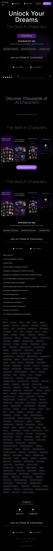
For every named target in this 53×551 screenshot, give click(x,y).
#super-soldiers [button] (29, 439)
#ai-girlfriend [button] (21, 328)
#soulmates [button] (35, 381)
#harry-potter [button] (13, 347)
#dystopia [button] (16, 341)
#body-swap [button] (32, 443)
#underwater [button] (43, 452)
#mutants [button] (41, 372)
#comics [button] (24, 344)
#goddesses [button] (7, 415)
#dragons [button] (26, 338)
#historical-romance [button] (9, 396)
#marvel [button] (44, 344)
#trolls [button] (38, 427)
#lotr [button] (15, 331)
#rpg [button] (35, 322)
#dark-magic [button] (7, 458)
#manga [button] (16, 344)
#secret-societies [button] (8, 433)
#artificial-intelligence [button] (21, 372)
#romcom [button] (33, 399)
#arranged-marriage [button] (32, 378)
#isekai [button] (6, 405)
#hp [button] (13, 328)
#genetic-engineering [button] (20, 480)
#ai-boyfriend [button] (32, 328)
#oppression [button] (17, 461)
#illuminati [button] (19, 433)
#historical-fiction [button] (8, 356)
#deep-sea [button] (7, 455)
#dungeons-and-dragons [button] (11, 486)
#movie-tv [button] (15, 325)
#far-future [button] (26, 449)
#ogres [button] (31, 427)
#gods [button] (38, 412)
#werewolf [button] (20, 424)
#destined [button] (24, 458)
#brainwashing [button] (19, 464)
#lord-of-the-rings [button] (39, 347)
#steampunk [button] (40, 341)
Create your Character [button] (26, 167)
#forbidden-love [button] (8, 378)
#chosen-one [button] (17, 390)
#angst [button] (38, 436)
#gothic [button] (17, 359)
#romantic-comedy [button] (28, 359)
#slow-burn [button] (19, 378)
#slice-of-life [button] (37, 353)
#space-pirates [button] (32, 470)
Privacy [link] (27, 541)
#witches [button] (17, 338)
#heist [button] (13, 362)
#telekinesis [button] (7, 375)
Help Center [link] (34, 539)
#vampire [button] (29, 331)
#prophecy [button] (7, 390)
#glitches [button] (38, 446)
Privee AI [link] (5, 3)
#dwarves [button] (22, 427)
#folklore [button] (6, 368)
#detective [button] (40, 359)
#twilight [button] (6, 350)
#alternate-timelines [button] (38, 449)
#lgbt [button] (28, 322)
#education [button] (35, 325)
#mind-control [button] (8, 464)
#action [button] (45, 331)
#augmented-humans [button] (10, 473)
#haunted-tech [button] (8, 449)
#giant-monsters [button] (8, 470)
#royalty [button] (21, 396)
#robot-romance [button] (8, 483)
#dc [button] (5, 347)
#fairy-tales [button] (45, 365)
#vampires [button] (7, 365)
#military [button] (22, 375)
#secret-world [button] (33, 452)
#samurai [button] (32, 409)
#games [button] (42, 322)
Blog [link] (20, 539)
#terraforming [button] (20, 470)
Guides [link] (24, 539)
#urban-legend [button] (28, 489)
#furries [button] (40, 424)
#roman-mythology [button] (9, 418)
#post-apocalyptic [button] (28, 341)
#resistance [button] (44, 458)
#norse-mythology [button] (39, 418)
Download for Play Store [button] (28, 49)
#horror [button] (6, 328)
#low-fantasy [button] (41, 362)
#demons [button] (36, 365)
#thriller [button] (22, 334)
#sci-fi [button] (37, 331)
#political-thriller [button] (28, 461)
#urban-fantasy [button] (45, 338)
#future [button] (18, 449)
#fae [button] (44, 427)
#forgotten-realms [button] (35, 483)
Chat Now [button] (47, 3)
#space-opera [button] (7, 372)
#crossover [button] (15, 384)
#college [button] (26, 387)
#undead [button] (26, 430)
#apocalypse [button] (42, 405)
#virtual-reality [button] (43, 402)
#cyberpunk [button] (7, 344)
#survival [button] (19, 467)
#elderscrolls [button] (36, 486)
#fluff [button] (44, 436)
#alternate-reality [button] (40, 433)
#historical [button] (44, 325)
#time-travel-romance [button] (36, 480)
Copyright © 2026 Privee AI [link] (26, 546)
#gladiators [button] (30, 412)
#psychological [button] (16, 368)
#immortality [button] (7, 480)
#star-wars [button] (40, 350)
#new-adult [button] (7, 387)
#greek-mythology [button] (36, 415)
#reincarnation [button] (29, 390)
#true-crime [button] (16, 492)
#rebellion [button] (34, 458)
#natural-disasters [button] (31, 467)
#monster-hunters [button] (9, 467)
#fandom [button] (6, 384)
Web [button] (40, 3)
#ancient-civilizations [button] (10, 452)
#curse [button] (16, 458)
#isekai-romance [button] (16, 405)
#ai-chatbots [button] (7, 331)
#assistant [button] (6, 325)
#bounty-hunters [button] (24, 473)
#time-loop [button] (29, 433)
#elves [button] (14, 427)
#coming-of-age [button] (37, 384)
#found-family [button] (8, 439)
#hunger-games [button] (16, 350)
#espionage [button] (40, 461)
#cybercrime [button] (7, 489)
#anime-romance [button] (25, 353)
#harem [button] (18, 436)
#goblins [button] (6, 427)
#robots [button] (45, 368)
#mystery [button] (14, 334)
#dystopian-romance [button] (38, 473)
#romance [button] (25, 325)
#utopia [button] (6, 477)
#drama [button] (6, 334)
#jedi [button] (48, 409)
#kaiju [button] (41, 467)
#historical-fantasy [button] (21, 483)
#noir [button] (30, 375)
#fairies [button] (6, 430)
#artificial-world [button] (8, 443)
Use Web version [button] (45, 49)
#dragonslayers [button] (16, 430)
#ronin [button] (41, 409)
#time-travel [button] (20, 356)
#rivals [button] (34, 387)
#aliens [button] (37, 368)
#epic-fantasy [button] (30, 396)
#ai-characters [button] (44, 328)
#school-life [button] (17, 387)
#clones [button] (33, 372)
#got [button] (21, 331)
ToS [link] (31, 541)
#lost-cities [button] (22, 452)
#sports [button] (20, 362)
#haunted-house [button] (8, 424)
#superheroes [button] (35, 344)
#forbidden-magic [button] (38, 455)
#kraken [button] (27, 455)
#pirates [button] (45, 393)
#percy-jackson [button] (29, 350)
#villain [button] (48, 390)
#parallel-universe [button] (32, 356)
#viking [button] (24, 409)
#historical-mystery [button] (28, 492)
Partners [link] (29, 539)
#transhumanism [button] (27, 477)
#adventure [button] (32, 334)
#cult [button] (46, 430)
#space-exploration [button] (29, 405)
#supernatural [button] (7, 338)
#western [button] (36, 393)
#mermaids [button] (7, 409)
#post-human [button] (15, 477)
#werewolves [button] (17, 365)
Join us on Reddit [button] (19, 67)
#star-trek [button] (6, 353)
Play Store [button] (29, 3)
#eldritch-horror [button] (19, 421)
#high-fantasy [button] (30, 362)
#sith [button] (5, 412)
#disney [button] (15, 353)
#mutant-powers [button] (20, 443)
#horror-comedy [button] (32, 464)
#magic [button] (35, 338)
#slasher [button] (29, 421)
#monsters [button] (17, 415)
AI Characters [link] (27, 102)
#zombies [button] (27, 365)
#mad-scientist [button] (41, 439)
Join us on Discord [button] (37, 67)
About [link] (17, 539)
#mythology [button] (7, 341)
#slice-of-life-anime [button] (9, 399)
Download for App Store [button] (11, 49)
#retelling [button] (13, 393)
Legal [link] (23, 541)
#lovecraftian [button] (7, 421)
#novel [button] (21, 322)
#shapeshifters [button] (30, 424)
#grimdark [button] (41, 396)
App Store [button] (17, 3)
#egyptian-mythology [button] (24, 418)
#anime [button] (5, 322)
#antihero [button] (39, 390)
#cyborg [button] (42, 470)
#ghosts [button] (38, 421)
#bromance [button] (45, 381)
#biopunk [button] (17, 489)
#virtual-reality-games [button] (26, 446)
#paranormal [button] (28, 368)
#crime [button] (6, 362)
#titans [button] (25, 415)
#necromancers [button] (37, 430)
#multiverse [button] (25, 384)
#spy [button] (15, 375)
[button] (20, 511)
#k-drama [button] (42, 399)
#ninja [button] (12, 412)
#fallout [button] (46, 486)
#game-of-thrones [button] (25, 347)
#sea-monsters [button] (17, 455)
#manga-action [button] (22, 399)
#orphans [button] (18, 439)
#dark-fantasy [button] (7, 359)
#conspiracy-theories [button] (41, 489)
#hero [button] (5, 393)
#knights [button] (16, 409)
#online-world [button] (31, 402)
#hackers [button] (6, 492)
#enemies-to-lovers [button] (9, 381)
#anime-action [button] (8, 402)
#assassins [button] (20, 412)
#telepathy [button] (39, 477)
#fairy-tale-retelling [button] (25, 393)
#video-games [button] (19, 402)
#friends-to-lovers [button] (23, 381)
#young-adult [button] (45, 356)
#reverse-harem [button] (8, 436)
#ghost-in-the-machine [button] (10, 446)
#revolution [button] (7, 461)
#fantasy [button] (13, 322)
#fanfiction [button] (41, 334)
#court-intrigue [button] (44, 387)
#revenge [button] (38, 375)
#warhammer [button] (25, 486)
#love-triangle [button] (28, 436)
